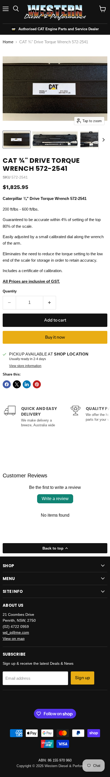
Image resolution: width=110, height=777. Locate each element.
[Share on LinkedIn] (27, 384)
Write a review (55, 498)
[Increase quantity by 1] (49, 302)
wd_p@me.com (16, 632)
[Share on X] (17, 384)
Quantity (10, 291)
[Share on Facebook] (7, 384)
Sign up (82, 677)
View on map (14, 638)
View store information (25, 366)
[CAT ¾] (16, 139)
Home (8, 42)
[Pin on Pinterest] (37, 384)
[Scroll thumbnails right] (102, 140)
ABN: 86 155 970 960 (55, 760)
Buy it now (55, 337)
